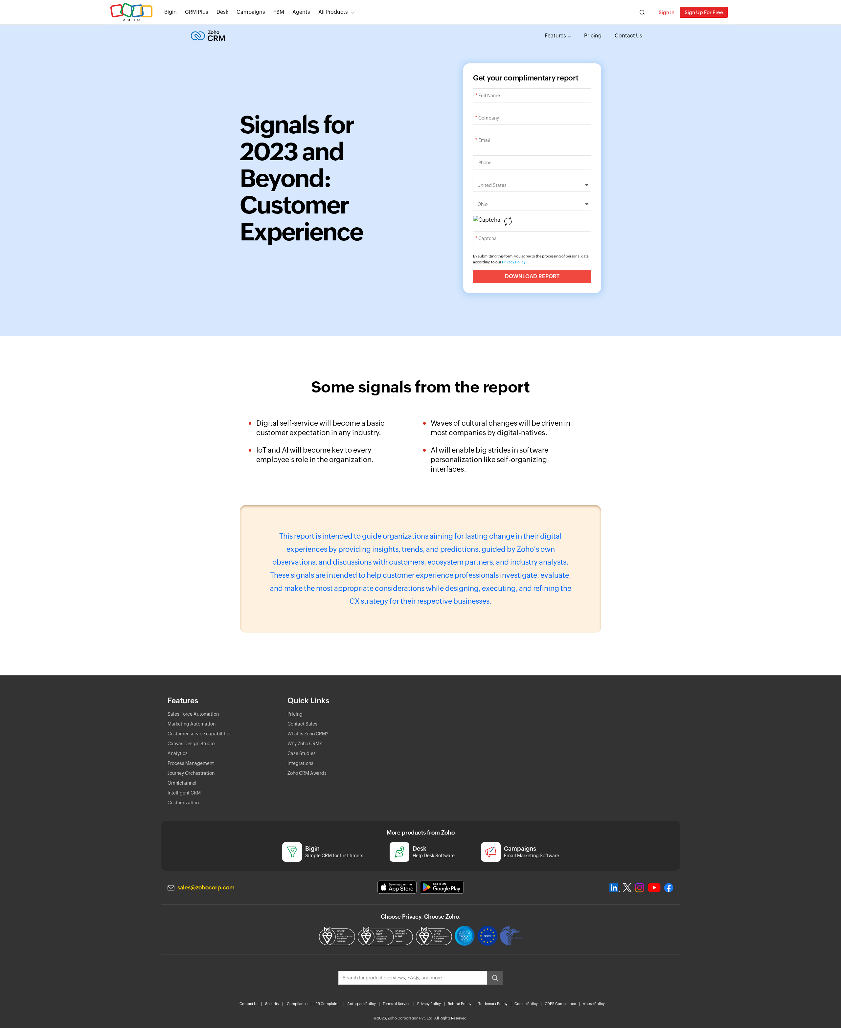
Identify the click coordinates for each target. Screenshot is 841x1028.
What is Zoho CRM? (307, 733)
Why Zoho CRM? (304, 743)
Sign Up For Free (704, 12)
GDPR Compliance (560, 1004)
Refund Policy (459, 1004)
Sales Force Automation (193, 714)
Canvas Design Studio (191, 743)
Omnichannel (182, 783)
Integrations (300, 763)
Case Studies (301, 753)
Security (272, 1004)
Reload (508, 221)
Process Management (191, 763)
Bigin (170, 12)
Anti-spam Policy (361, 1004)
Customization (183, 802)
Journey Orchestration (191, 773)
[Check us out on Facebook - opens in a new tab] (668, 887)
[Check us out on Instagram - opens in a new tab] (640, 887)
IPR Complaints (327, 1004)
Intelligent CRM (184, 792)
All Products (333, 12)
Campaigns (251, 12)
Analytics (178, 753)
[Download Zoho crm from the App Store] (397, 887)
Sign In (666, 12)
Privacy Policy (429, 1004)
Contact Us (628, 36)
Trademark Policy (493, 1004)
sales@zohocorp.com (206, 887)
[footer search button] (495, 978)
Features (555, 36)
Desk (222, 12)
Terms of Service (396, 1004)
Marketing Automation (192, 723)
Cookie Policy (526, 1004)
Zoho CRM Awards (307, 773)
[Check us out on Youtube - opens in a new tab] (654, 887)
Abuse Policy (594, 1004)
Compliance (297, 1004)
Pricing (593, 36)
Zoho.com (131, 12)
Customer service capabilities (200, 733)
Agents (301, 12)
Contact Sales (302, 723)
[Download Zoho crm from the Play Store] (442, 887)
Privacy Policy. (514, 262)
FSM (278, 12)
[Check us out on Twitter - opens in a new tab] (627, 887)
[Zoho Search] (642, 12)
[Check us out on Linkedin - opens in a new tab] (614, 887)
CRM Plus (196, 12)
